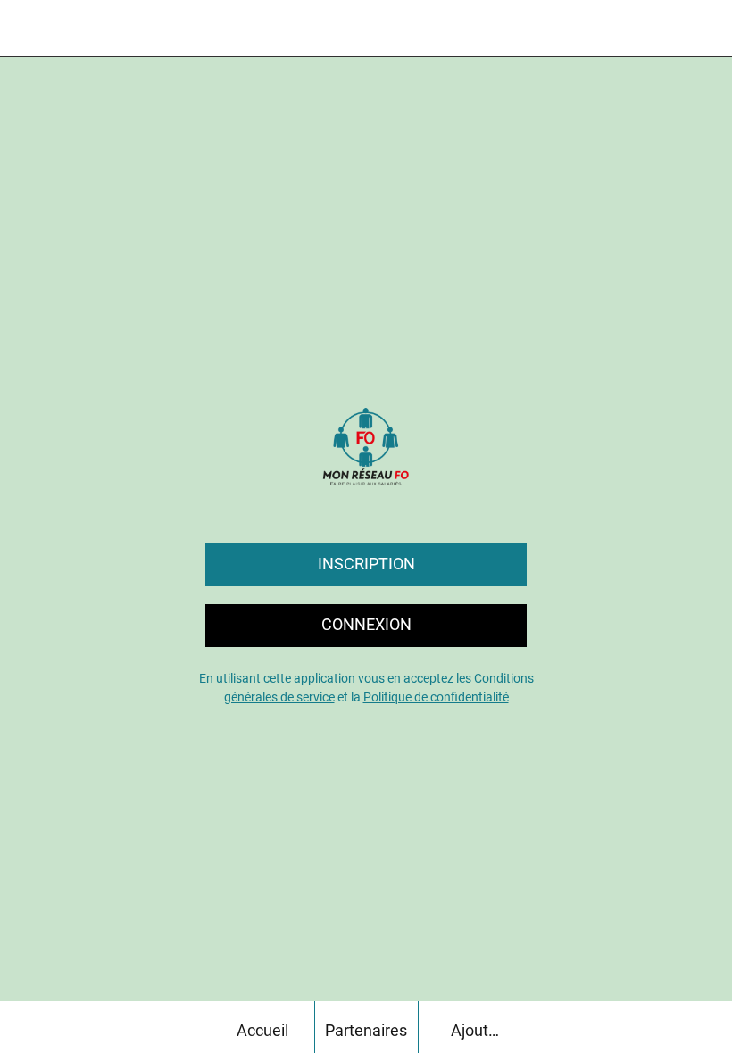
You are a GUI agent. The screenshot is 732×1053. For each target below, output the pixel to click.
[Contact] (703, 28)
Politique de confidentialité (436, 697)
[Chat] (657, 28)
